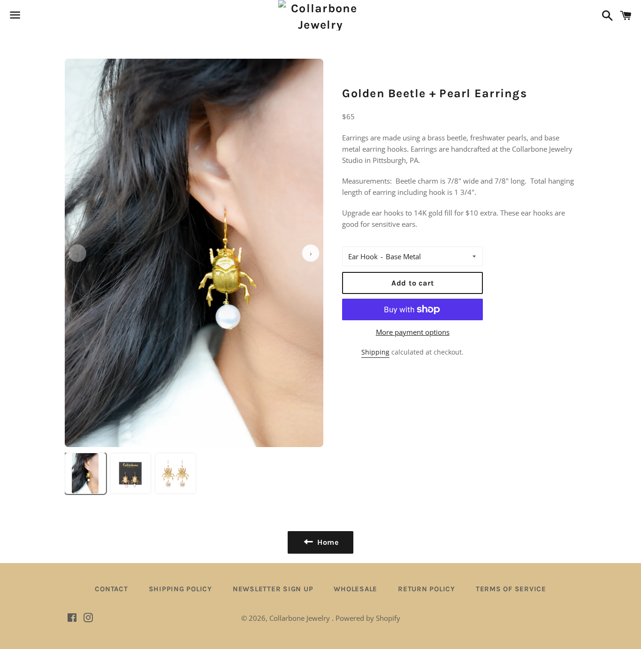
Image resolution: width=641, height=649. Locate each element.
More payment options (413, 332)
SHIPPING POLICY (180, 589)
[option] (85, 473)
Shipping (375, 352)
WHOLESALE (355, 589)
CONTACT (111, 589)
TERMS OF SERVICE (511, 589)
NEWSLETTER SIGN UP (273, 589)
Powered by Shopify (368, 618)
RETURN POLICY (426, 589)
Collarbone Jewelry (300, 618)
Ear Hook (363, 256)
